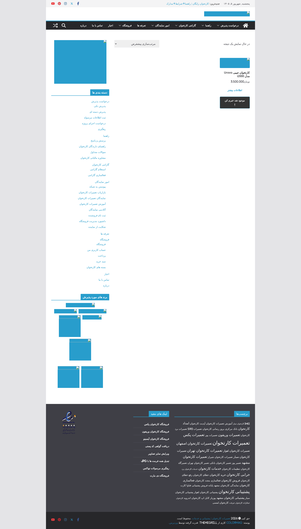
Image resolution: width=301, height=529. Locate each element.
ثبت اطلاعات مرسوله (95, 117)
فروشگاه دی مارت (159, 475)
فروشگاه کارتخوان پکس (156, 424)
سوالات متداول (98, 152)
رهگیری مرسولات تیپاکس (156, 468)
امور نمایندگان (162, 25)
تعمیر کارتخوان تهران (198, 463)
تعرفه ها (141, 25)
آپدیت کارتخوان (197, 423)
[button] (219, 25)
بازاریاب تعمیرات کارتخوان (92, 192)
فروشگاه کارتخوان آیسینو (156, 438)
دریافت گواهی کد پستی (157, 446)
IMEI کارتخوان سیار (241, 424)
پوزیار (213, 498)
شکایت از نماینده (97, 227)
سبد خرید (101, 261)
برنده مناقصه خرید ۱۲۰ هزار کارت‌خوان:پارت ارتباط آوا (181, 3)
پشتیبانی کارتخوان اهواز (206, 492)
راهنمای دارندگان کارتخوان (92, 146)
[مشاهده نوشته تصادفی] (55, 25)
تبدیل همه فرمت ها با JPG (155, 461)
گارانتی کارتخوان (187, 25)
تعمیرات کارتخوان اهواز (236, 450)
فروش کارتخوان (230, 480)
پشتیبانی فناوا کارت (190, 485)
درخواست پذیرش (230, 25)
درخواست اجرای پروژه (94, 123)
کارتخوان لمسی (221, 502)
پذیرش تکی (100, 106)
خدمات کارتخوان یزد (190, 469)
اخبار (110, 25)
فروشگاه (127, 25)
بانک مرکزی (231, 429)
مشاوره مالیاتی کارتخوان (93, 157)
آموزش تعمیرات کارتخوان (92, 203)
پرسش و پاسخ (98, 140)
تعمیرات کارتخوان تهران (204, 450)
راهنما (208, 25)
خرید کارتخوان (218, 474)
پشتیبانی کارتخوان (234, 491)
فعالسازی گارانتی (97, 175)
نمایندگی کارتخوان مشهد (226, 485)
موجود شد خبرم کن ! (235, 102)
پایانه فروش (207, 485)
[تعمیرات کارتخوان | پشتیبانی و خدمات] (245, 25)
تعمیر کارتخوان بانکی (220, 463)
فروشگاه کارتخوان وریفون (155, 431)
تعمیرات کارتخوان (231, 442)
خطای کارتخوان (201, 475)
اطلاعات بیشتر (234, 90)
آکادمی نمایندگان (97, 209)
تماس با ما (97, 25)
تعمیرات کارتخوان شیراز (220, 457)
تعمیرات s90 (195, 429)
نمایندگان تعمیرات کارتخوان (92, 198)
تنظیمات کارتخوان (231, 469)
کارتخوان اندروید (192, 498)
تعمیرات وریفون (229, 435)
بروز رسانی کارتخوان (213, 429)
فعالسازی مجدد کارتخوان (208, 480)
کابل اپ (205, 498)
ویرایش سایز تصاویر (158, 453)
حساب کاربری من (96, 250)
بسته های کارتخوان (96, 267)
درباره (83, 25)
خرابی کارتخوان (238, 474)
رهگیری (102, 129)
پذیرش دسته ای (98, 111)
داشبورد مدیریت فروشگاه (92, 221)
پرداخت (102, 255)
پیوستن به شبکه (97, 186)
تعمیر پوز (236, 463)
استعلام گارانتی (98, 169)
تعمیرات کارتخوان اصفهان (194, 443)
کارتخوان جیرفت (235, 503)
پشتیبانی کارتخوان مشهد (230, 497)
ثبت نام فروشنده (97, 215)
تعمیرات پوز (211, 435)
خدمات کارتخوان (209, 468)
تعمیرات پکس (193, 435)
